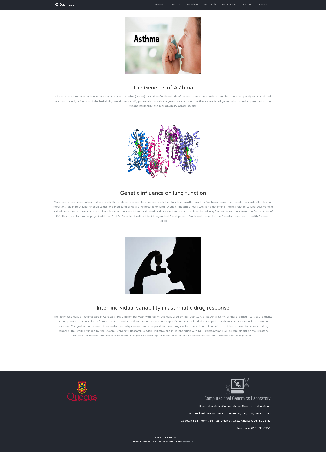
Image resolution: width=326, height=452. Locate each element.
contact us (188, 442)
